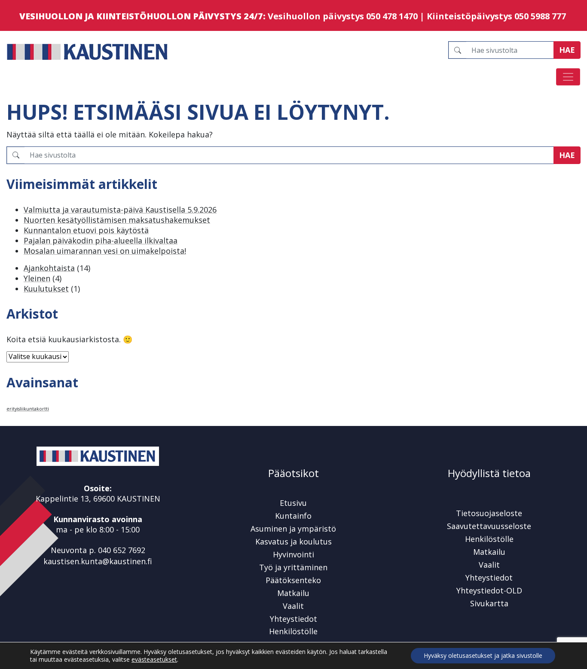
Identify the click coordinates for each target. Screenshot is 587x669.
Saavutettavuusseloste (489, 526)
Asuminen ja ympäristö (293, 528)
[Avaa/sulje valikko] (568, 76)
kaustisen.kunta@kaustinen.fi (97, 561)
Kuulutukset (46, 288)
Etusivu (293, 503)
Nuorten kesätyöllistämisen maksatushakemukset (117, 220)
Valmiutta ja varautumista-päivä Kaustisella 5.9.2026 (120, 209)
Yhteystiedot (293, 619)
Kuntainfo (293, 516)
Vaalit (293, 606)
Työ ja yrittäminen (293, 567)
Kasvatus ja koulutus (293, 541)
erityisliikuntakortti (27, 409)
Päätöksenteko (293, 580)
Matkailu (293, 593)
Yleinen (37, 278)
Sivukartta (489, 603)
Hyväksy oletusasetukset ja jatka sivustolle (483, 655)
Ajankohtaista (49, 268)
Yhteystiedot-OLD (489, 590)
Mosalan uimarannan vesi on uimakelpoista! (105, 251)
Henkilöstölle (293, 631)
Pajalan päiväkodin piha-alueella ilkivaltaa (100, 240)
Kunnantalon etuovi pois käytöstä (86, 230)
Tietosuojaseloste (489, 513)
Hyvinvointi (293, 554)
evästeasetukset (154, 659)
